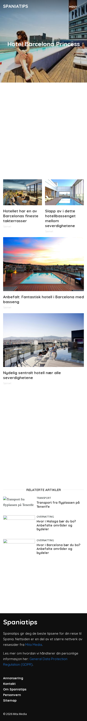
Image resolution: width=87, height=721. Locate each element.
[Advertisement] (43, 129)
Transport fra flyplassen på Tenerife (58, 505)
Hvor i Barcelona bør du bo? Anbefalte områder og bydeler (58, 549)
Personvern (12, 695)
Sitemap (10, 700)
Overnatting (45, 516)
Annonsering (13, 678)
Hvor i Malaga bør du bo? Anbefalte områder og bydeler (56, 525)
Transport (44, 497)
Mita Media (33, 644)
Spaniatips (15, 6)
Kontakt (9, 684)
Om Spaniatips (14, 689)
